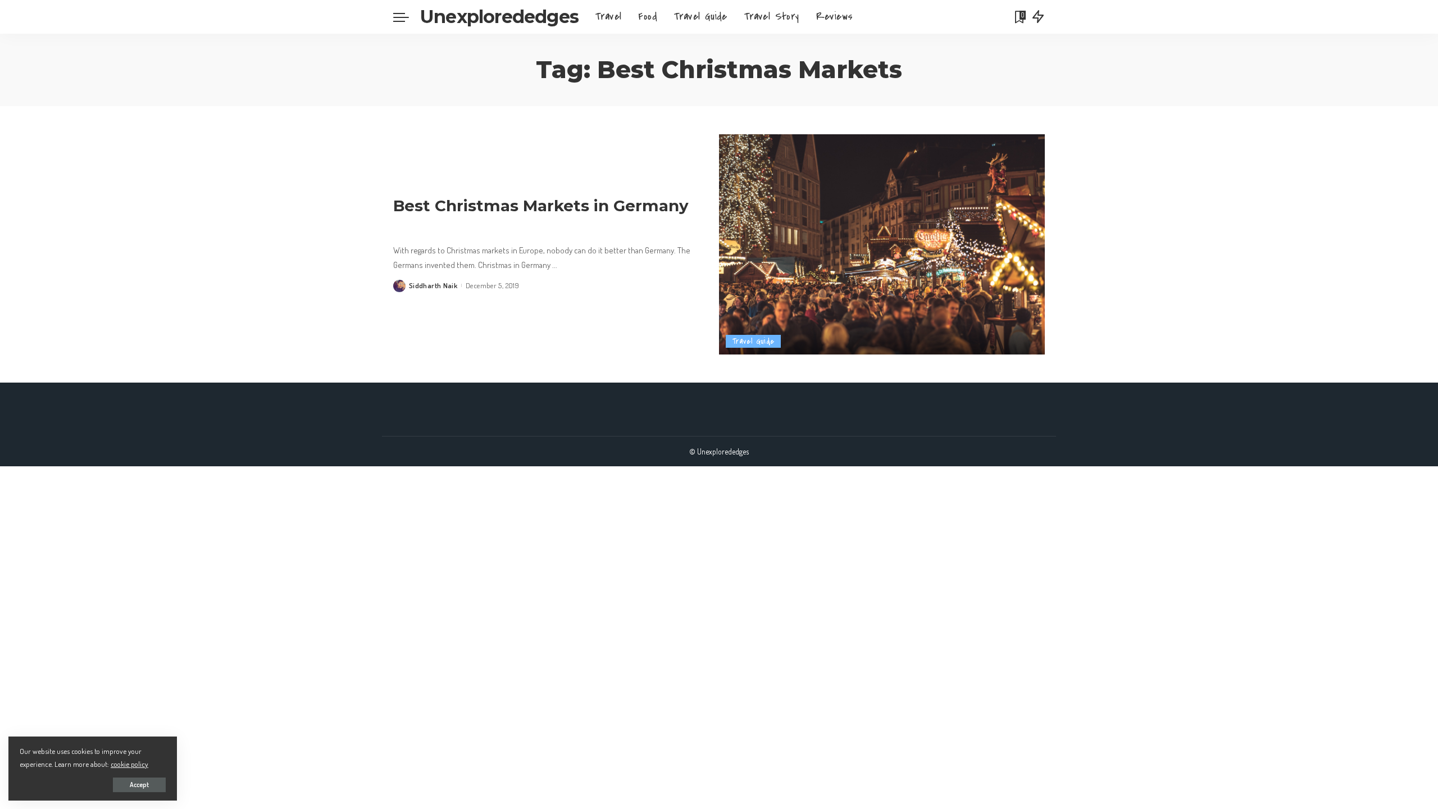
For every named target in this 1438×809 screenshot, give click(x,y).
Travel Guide (753, 341)
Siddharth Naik (433, 285)
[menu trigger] (406, 17)
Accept (139, 784)
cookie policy (129, 764)
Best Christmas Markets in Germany (541, 205)
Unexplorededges (499, 17)
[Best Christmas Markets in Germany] (882, 244)
